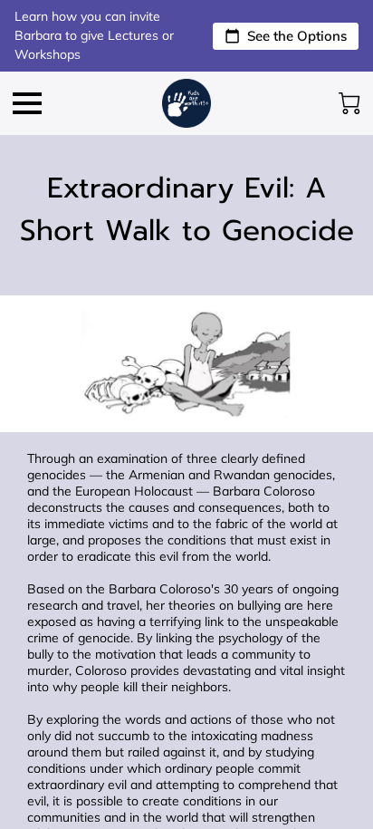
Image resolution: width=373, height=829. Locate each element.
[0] (349, 103)
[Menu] (27, 103)
